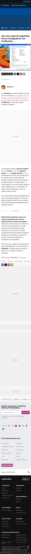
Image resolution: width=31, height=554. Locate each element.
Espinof (18, 501)
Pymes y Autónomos (21, 523)
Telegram (19, 425)
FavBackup (22, 257)
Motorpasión (19, 510)
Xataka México (6, 535)
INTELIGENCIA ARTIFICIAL (18, 5)
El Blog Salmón (20, 521)
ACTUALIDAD (5, 5)
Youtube (16, 425)
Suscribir (25, 412)
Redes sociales (6, 453)
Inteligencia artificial (7, 446)
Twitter (18, 74)
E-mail (24, 74)
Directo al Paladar (6, 510)
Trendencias (5, 521)
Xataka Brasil (5, 537)
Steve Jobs (21, 28)
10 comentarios (8, 74)
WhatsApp (5, 459)
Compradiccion (6, 526)
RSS (23, 425)
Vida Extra (18, 490)
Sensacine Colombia (21, 539)
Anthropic (13, 28)
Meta (28, 28)
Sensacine (19, 499)
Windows (10, 261)
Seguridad (5, 450)
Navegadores (18, 261)
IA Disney (24, 399)
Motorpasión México (21, 542)
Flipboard (21, 74)
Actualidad (19, 443)
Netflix (18, 456)
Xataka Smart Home (7, 495)
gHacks (7, 257)
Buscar (28, 472)
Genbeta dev (19, 450)
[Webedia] (27, 1)
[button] (10, 87)
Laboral (18, 453)
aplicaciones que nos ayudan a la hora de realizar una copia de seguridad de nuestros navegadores (15, 98)
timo (3, 456)
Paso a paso (5, 443)
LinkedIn (3, 428)
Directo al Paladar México (6, 542)
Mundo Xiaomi (5, 497)
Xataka (3, 488)
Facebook (15, 74)
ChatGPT (5, 28)
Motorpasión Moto (21, 512)
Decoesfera (5, 523)
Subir (24, 479)
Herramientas (20, 446)
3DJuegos (18, 488)
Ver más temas (7, 465)
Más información (5, 552)
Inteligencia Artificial (21, 459)
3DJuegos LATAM (21, 535)
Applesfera (5, 493)
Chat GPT (17, 399)
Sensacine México (21, 537)
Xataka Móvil (5, 490)
